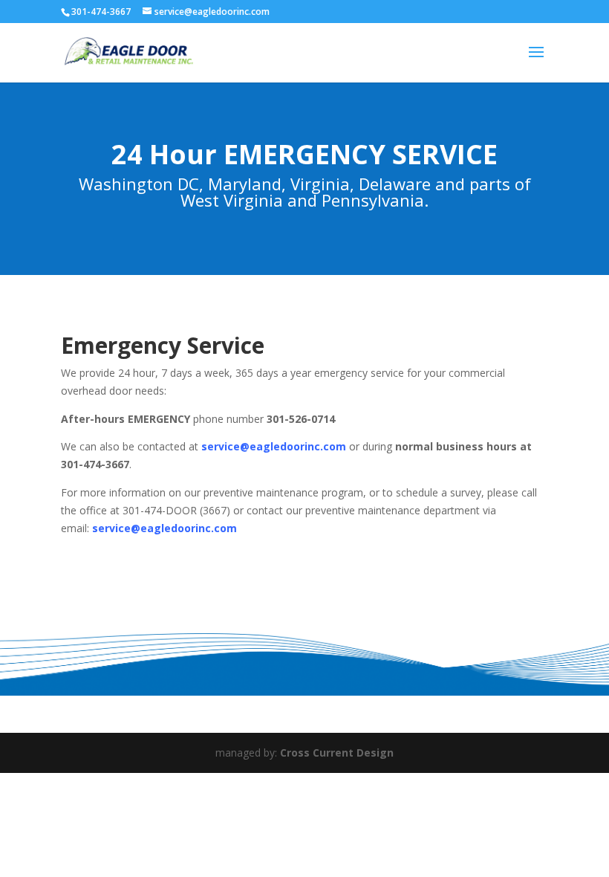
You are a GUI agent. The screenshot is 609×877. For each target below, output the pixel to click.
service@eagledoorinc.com (273, 446)
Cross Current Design (337, 752)
